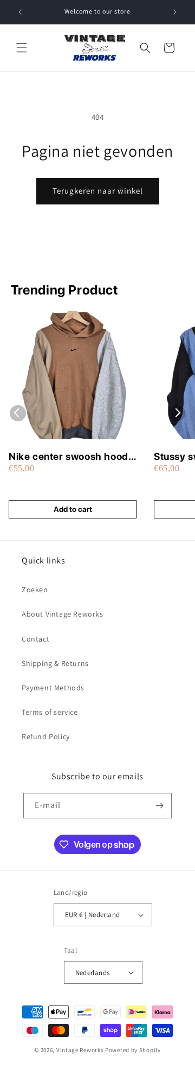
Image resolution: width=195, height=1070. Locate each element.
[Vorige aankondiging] (20, 12)
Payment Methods (53, 688)
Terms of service (50, 712)
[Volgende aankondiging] (175, 12)
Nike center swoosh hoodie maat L (72, 457)
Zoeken (35, 589)
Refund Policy (46, 736)
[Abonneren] (159, 805)
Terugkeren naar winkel (98, 190)
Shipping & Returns (55, 663)
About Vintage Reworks (62, 614)
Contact (35, 639)
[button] (22, 48)
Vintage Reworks (80, 1050)
